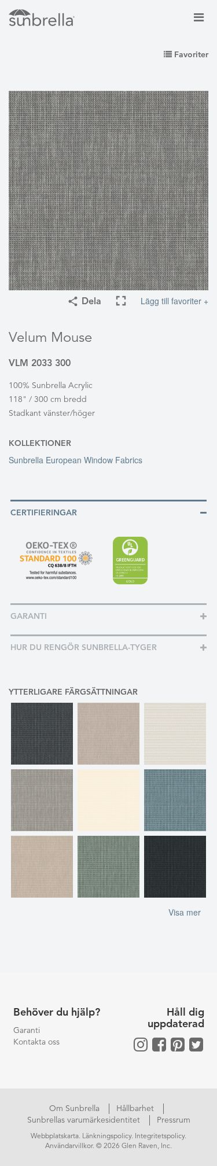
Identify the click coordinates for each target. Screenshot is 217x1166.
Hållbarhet (136, 1109)
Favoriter (190, 55)
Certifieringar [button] (43, 513)
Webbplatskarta (55, 1136)
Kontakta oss (36, 1042)
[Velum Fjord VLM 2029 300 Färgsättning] (175, 800)
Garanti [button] (28, 616)
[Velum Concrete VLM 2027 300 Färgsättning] (42, 800)
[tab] (108, 512)
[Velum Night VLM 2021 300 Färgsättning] (175, 867)
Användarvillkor (69, 1146)
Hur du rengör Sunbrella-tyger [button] (83, 648)
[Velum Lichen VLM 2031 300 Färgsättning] (108, 867)
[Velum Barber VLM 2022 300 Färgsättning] (42, 734)
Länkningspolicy (106, 1136)
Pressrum (173, 1120)
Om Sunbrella (75, 1109)
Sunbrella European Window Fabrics (75, 460)
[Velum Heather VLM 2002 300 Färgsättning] (42, 867)
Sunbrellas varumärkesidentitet (84, 1120)
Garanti (26, 1031)
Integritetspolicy (160, 1136)
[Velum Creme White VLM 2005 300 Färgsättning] (108, 800)
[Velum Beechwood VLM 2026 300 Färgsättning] (108, 734)
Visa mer (184, 912)
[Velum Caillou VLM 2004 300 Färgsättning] (175, 734)
